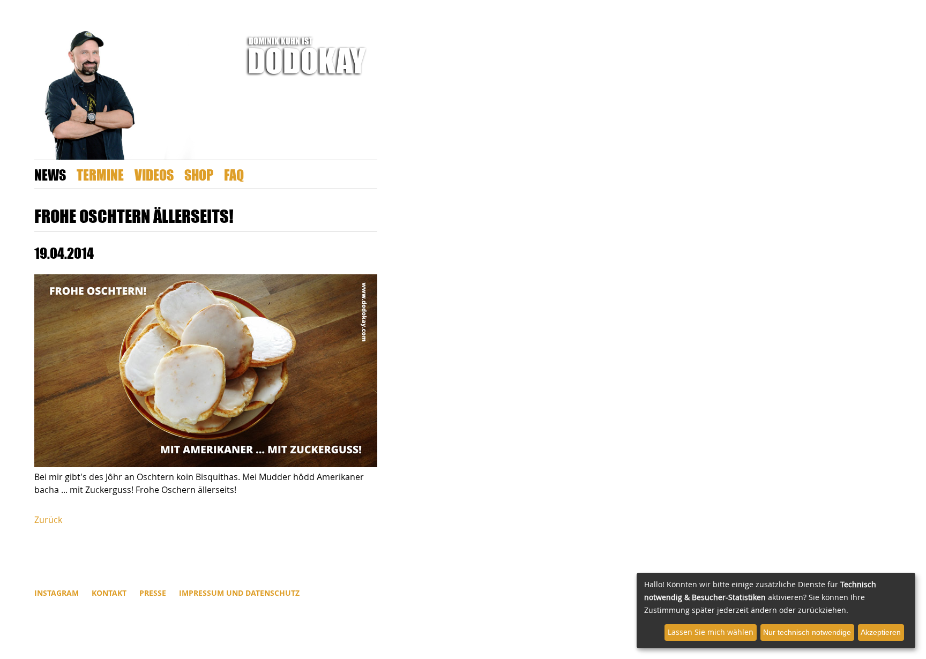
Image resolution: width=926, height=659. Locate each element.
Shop (198, 174)
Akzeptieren (881, 632)
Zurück (48, 520)
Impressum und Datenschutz (239, 593)
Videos (154, 174)
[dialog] (776, 610)
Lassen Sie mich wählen (710, 632)
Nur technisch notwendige (807, 632)
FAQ (234, 174)
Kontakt (109, 593)
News (50, 174)
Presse (152, 593)
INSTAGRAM (56, 593)
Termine (100, 174)
